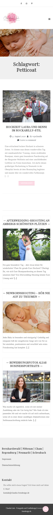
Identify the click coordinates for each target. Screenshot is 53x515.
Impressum (6, 459)
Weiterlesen (27, 183)
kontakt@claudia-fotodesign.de (16, 493)
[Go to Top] (45, 509)
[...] (15, 278)
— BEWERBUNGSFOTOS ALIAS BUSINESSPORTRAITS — (26, 364)
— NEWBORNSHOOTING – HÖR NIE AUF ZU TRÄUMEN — (26, 294)
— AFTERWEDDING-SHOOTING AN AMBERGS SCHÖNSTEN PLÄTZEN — (26, 222)
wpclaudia (37, 136)
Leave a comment (28, 140)
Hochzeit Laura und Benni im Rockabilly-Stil (26, 128)
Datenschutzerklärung (11, 465)
